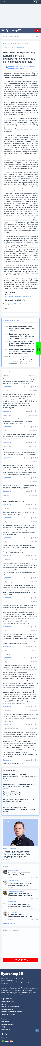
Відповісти (7, 387)
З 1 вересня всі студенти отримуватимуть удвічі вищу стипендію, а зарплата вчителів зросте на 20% (21, 360)
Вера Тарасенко (13, 870)
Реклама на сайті (7, 1024)
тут (21, 994)
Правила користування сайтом (12, 1011)
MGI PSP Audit (12, 901)
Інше (10, 308)
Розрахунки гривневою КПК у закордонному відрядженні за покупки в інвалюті (19, 809)
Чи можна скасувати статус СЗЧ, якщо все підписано (21, 874)
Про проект (5, 1021)
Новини (4, 1019)
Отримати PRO (6, 999)
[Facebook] (2, 1034)
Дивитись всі (8, 923)
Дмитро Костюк (9, 849)
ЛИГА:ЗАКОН (12, 304)
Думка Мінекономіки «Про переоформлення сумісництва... (21, 895)
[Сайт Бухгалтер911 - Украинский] (12, 974)
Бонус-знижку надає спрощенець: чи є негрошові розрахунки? (18, 801)
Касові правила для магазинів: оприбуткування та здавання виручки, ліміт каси (20, 776)
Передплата (37, 30)
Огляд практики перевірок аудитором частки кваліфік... (19, 905)
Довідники (5, 1004)
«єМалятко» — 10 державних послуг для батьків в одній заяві (21, 327)
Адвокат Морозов (13, 880)
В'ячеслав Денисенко (14, 912)
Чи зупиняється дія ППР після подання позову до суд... (20, 884)
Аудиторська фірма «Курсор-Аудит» (18, 296)
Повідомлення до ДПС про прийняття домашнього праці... (20, 916)
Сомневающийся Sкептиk (16, 891)
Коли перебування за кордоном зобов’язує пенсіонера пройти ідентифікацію (21, 351)
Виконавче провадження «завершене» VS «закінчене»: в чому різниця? (21, 336)
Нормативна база (7, 1001)
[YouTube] (5, 1034)
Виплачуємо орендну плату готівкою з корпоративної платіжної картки (18, 785)
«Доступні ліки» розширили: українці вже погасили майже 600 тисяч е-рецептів (22, 344)
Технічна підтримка (8, 1014)
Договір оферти (7, 1009)
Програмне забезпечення (10, 1006)
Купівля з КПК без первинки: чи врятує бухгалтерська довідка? (18, 793)
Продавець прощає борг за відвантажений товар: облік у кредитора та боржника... (17, 854)
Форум (3, 1027)
